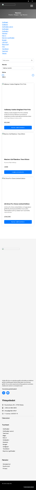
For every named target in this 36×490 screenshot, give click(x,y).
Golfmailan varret (8, 431)
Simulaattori (6, 464)
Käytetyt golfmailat (9, 451)
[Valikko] (31, 6)
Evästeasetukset (29, 487)
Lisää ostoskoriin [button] (18, 172)
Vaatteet (6, 433)
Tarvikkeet (6, 449)
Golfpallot (6, 440)
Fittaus (5, 468)
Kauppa (16, 15)
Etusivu (11, 15)
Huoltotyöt (6, 466)
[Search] (32, 60)
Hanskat (5, 442)
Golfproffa (9, 483)
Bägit (4, 435)
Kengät (5, 444)
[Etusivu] (8, 6)
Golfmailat (6, 429)
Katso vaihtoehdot (18, 127)
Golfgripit (6, 447)
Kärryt (5, 438)
